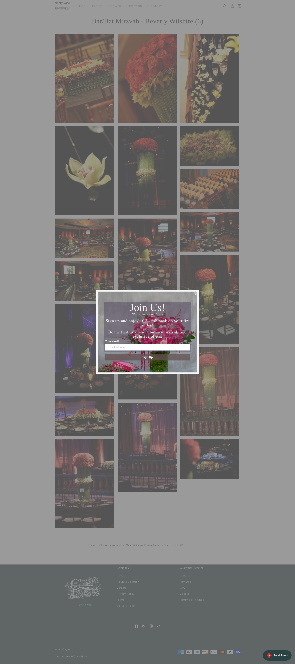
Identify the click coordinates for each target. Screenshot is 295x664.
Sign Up (147, 357)
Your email (112, 341)
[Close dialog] (195, 293)
